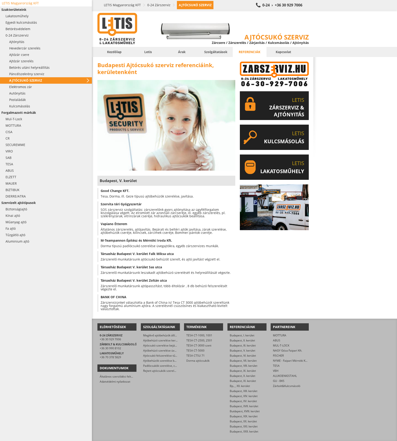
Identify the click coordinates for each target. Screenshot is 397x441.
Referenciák (249, 52)
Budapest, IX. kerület (243, 371)
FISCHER (278, 356)
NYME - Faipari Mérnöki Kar (290, 361)
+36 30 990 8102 (110, 348)
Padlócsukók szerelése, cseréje (163, 366)
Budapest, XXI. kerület (244, 426)
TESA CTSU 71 (195, 356)
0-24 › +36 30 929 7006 (282, 5)
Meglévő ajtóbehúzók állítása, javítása (167, 335)
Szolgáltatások (215, 52)
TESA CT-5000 (195, 350)
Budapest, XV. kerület (243, 401)
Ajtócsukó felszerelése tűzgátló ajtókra (168, 356)
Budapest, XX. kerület (243, 421)
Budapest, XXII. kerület (244, 431)
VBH (275, 371)
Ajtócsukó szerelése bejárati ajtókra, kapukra (172, 345)
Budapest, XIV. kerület (244, 396)
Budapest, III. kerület (243, 345)
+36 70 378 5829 (110, 357)
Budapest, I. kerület (242, 335)
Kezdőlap (114, 52)
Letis (148, 52)
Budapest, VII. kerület (243, 361)
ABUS (276, 340)
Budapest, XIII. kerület (243, 391)
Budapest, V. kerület (242, 350)
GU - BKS (278, 381)
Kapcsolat (283, 52)
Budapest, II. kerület (242, 340)
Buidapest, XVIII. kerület (245, 411)
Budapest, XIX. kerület (244, 416)
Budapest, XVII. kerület (244, 406)
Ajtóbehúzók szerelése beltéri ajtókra (167, 361)
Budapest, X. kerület (242, 376)
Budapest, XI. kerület (243, 381)
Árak (182, 52)
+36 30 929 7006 (110, 339)
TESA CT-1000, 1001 (199, 335)
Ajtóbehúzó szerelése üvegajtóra (164, 350)
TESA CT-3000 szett (198, 345)
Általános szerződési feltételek (119, 376)
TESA (276, 366)
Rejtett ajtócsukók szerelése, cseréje (166, 371)
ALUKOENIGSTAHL (285, 376)
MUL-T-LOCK (281, 345)
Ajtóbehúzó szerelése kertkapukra (165, 340)
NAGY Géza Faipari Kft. (287, 350)
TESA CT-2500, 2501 (199, 340)
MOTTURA (279, 335)
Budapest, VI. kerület (243, 356)
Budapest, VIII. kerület (243, 366)
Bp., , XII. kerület (240, 386)
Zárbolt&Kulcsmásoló (286, 386)
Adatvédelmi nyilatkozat (115, 382)
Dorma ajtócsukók (198, 361)
